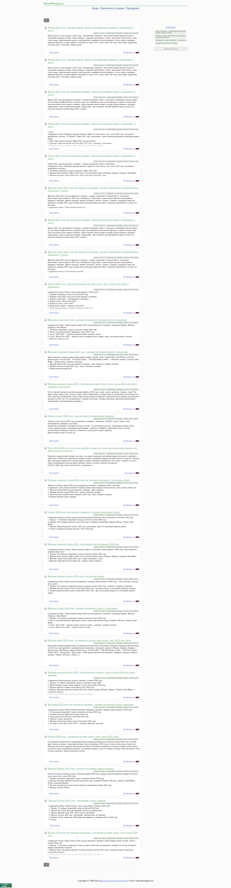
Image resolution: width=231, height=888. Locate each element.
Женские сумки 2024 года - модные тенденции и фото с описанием (82, 608)
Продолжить (54, 52)
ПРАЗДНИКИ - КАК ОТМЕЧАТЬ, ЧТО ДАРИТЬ (170, 40)
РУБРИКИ (171, 27)
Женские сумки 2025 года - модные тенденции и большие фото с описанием (87, 319)
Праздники (132, 8)
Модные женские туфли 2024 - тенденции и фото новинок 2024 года (83, 544)
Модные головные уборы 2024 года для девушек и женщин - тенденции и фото (89, 480)
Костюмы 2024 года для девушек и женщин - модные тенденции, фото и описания (90, 704)
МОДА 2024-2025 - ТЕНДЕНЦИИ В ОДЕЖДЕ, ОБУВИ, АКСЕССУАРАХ (116, 33)
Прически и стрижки (112, 8)
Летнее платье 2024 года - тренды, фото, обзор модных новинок (81, 416)
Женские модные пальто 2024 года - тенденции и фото (76, 576)
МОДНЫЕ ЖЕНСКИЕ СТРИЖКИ (166, 43)
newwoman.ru (129, 473)
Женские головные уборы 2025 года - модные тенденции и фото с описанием (88, 351)
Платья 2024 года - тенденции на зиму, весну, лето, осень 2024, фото (83, 736)
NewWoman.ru (54, 3)
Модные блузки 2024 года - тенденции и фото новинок (77, 800)
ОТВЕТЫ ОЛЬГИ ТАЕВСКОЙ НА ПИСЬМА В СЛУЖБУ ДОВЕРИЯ (170, 36)
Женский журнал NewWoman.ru (113, 881)
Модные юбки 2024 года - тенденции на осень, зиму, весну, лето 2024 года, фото (89, 640)
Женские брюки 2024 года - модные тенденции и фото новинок (80, 768)
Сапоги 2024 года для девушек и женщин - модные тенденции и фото (84, 512)
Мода (95, 8)
